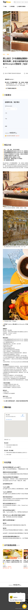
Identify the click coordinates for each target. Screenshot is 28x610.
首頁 (4, 54)
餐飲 (8, 54)
